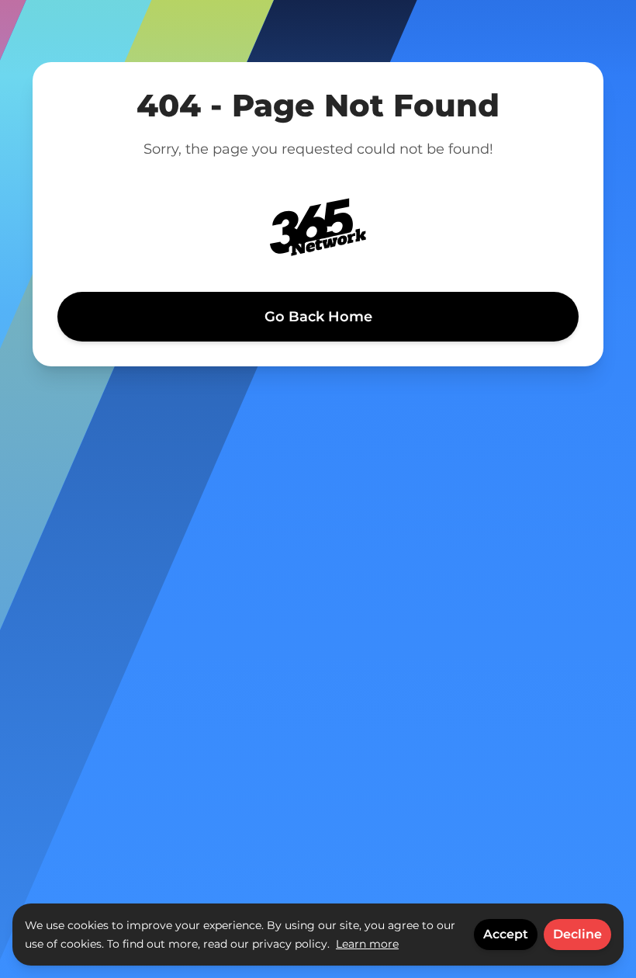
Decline (577, 934)
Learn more (367, 944)
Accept (505, 934)
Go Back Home (318, 316)
